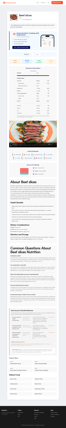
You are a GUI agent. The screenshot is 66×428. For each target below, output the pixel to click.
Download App (57, 2)
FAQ (35, 418)
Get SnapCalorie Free (21, 47)
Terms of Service (55, 414)
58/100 (30, 19)
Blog (37, 2)
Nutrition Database (39, 412)
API (48, 2)
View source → (52, 317)
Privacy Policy (54, 412)
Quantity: (26, 54)
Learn (35, 416)
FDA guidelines (26, 344)
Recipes (36, 414)
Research (43, 2)
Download (20, 412)
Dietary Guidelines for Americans (24, 345)
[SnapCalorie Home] (9, 2)
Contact (53, 416)
